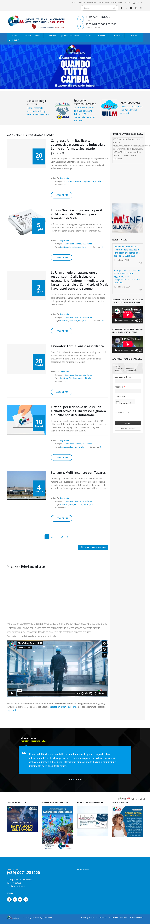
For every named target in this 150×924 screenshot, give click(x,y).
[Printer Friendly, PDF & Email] (131, 798)
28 (62, 536)
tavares (86, 504)
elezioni (72, 447)
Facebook (9, 899)
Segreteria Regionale (91, 181)
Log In (139, 2)
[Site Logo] (36, 22)
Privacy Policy (78, 2)
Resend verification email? (126, 370)
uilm (85, 247)
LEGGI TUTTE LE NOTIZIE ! (94, 547)
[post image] (26, 153)
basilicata (64, 247)
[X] (126, 8)
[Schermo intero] (140, 320)
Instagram (25, 899)
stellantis (78, 504)
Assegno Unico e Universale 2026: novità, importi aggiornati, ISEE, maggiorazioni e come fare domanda (127, 274)
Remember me (124, 413)
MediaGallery (70, 35)
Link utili (16, 40)
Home (14, 35)
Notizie (78, 181)
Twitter (15, 899)
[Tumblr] (141, 8)
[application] (127, 314)
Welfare (101, 35)
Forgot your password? (125, 368)
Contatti (118, 35)
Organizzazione (32, 35)
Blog (88, 35)
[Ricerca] (114, 7)
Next (67, 536)
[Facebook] (122, 8)
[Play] (116, 320)
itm (78, 447)
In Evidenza (69, 181)
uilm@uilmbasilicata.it (16, 886)
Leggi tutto (12, 710)
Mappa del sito (124, 2)
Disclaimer (91, 2)
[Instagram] (136, 8)
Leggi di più (62, 195)
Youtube (20, 899)
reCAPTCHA (120, 397)
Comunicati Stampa (72, 244)
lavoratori (73, 247)
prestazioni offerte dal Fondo (64, 706)
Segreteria (64, 178)
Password (119, 387)
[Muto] (136, 320)
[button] (69, 779)
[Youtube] (131, 8)
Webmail (134, 35)
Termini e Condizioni (107, 2)
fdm (71, 378)
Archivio (53, 35)
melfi (80, 247)
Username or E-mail (123, 377)
